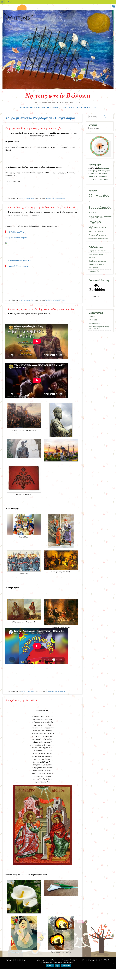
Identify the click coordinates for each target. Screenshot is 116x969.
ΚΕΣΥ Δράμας (83, 107)
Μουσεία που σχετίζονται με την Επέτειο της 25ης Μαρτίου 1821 (40, 207)
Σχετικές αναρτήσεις (99, 179)
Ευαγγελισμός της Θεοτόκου (21, 700)
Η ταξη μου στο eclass (97, 261)
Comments (94, 323)
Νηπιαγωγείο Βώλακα (58, 95)
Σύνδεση (8, 2)
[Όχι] (113, 963)
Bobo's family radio (95, 254)
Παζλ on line (93, 268)
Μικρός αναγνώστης (96, 264)
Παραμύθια (94, 235)
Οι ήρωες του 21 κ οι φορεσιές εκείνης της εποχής (33, 128)
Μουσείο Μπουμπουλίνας (19, 266)
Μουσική (100, 231)
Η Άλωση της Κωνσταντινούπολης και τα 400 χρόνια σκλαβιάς (40, 309)
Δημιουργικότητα (100, 217)
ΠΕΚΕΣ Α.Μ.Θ (68, 107)
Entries (92, 320)
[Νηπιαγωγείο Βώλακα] (58, 88)
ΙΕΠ (94, 107)
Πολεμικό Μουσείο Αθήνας (16, 238)
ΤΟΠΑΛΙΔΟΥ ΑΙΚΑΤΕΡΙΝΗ (55, 198)
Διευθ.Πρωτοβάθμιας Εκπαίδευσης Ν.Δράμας (39, 107)
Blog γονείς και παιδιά (97, 251)
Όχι (57, 966)
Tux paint (91, 258)
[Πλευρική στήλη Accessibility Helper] (113, 6)
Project (92, 212)
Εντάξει (50, 966)
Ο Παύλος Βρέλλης (16, 232)
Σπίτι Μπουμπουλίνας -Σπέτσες (18, 260)
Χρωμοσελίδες (94, 271)
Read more (66, 966)
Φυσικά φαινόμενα (102, 238)
